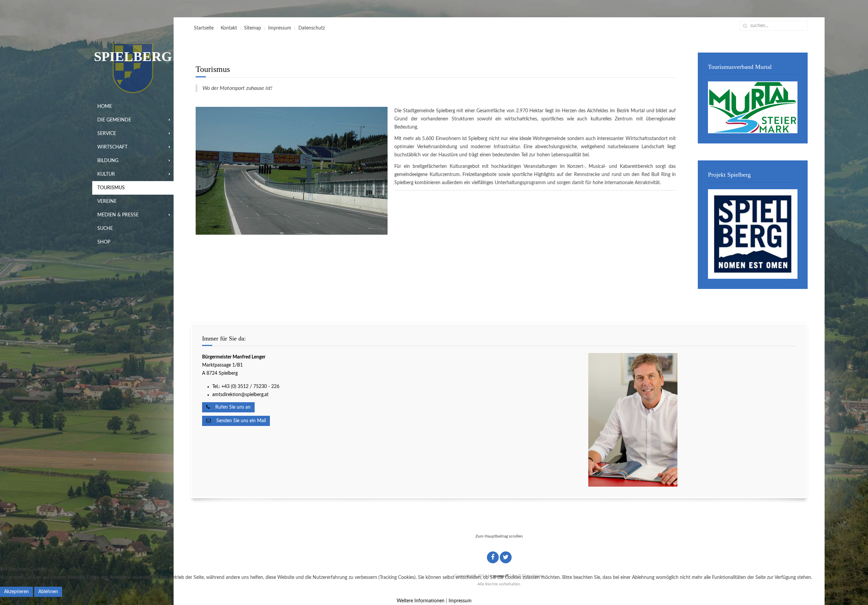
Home (104, 106)
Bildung (107, 160)
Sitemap (252, 28)
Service (106, 133)
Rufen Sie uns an (230, 407)
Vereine (107, 201)
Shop (103, 242)
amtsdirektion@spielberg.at (240, 394)
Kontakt (229, 28)
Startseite (204, 28)
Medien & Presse (118, 215)
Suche (105, 228)
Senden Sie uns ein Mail (238, 420)
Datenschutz (311, 28)
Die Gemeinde (114, 120)
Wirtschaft (112, 147)
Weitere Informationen (421, 601)
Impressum (279, 28)
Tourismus (111, 188)
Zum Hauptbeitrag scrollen (499, 536)
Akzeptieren (16, 591)
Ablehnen (48, 591)
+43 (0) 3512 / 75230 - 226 (251, 386)
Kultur (106, 174)
